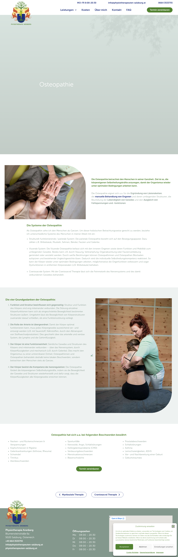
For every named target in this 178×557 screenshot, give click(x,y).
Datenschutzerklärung (147, 552)
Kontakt (116, 9)
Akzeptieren (124, 547)
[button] (173, 526)
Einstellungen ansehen (163, 547)
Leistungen (67, 9)
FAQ (128, 9)
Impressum (160, 552)
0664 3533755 (165, 3)
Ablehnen (143, 547)
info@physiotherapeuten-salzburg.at (127, 3)
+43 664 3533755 (14, 541)
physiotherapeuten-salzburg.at (21, 548)
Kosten (85, 9)
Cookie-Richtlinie (132, 552)
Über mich (101, 9)
